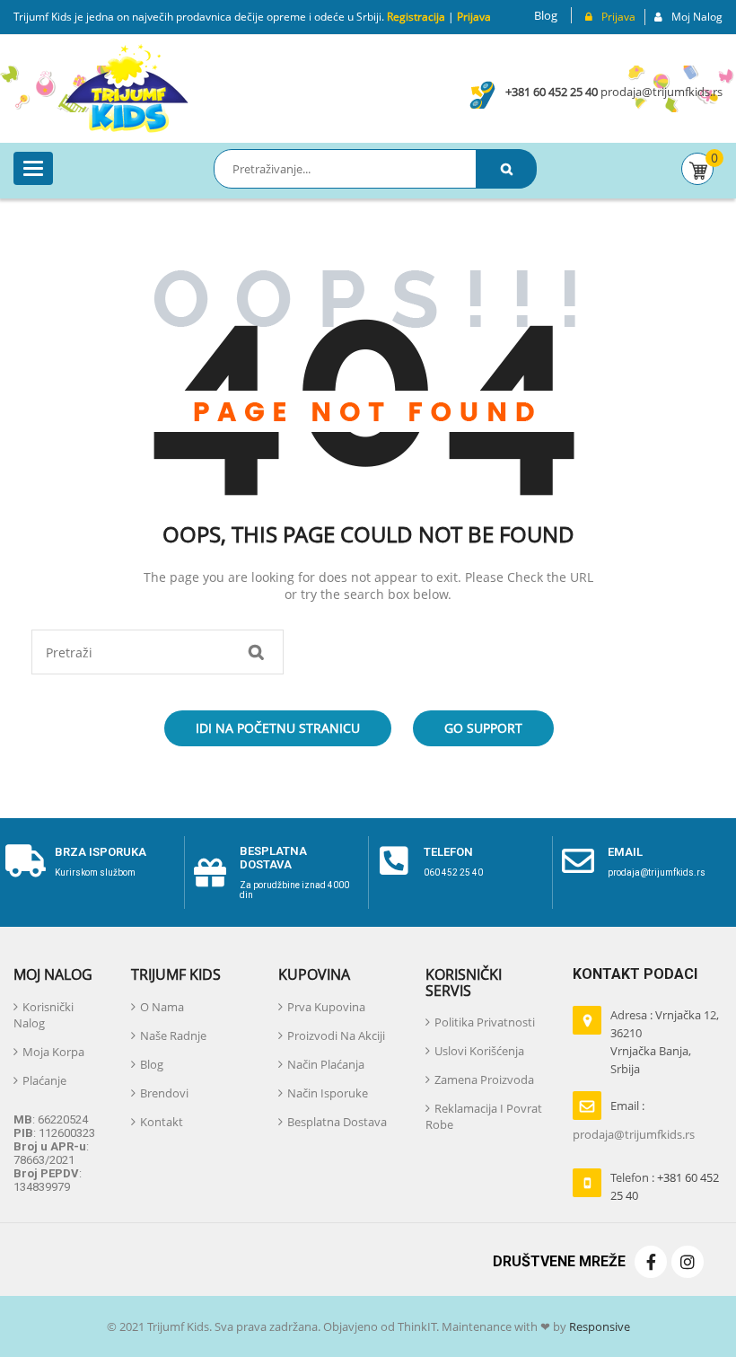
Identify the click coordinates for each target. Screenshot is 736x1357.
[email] (578, 861)
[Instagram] (687, 1262)
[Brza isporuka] (25, 861)
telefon (448, 852)
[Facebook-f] (651, 1262)
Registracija (414, 16)
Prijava (474, 16)
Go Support (483, 727)
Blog (545, 15)
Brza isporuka (100, 852)
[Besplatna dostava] (210, 873)
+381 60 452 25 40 (551, 92)
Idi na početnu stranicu (278, 727)
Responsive (598, 1326)
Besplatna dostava (273, 857)
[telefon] (394, 861)
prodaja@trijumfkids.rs (661, 92)
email (625, 852)
